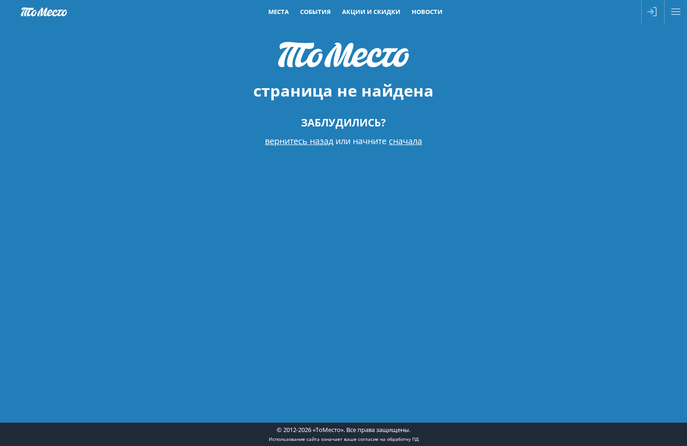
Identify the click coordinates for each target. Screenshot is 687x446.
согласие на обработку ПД (388, 439)
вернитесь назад (299, 140)
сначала (405, 140)
